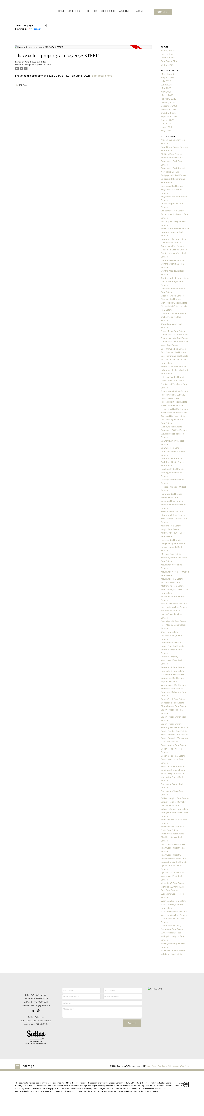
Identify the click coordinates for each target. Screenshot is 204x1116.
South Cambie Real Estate (174, 731)
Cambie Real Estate (171, 242)
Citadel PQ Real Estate (172, 295)
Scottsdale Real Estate (172, 702)
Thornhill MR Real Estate (173, 844)
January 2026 (168, 102)
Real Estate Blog (169, 61)
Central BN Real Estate (172, 260)
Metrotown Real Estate (173, 585)
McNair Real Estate (170, 582)
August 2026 (167, 77)
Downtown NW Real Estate (174, 334)
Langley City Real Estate (173, 543)
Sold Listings (167, 64)
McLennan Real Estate (172, 578)
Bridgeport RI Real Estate (173, 175)
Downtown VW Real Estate (174, 338)
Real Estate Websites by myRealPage (173, 1066)
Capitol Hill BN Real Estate (174, 249)
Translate (38, 28)
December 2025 (169, 105)
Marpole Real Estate (171, 554)
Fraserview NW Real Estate (174, 409)
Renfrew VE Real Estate (173, 667)
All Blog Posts (168, 50)
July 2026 (166, 81)
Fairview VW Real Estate (173, 377)
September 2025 (169, 116)
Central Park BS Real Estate (175, 278)
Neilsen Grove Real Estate (174, 603)
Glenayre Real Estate (171, 426)
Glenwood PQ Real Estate (174, 430)
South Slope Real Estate (173, 755)
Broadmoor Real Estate (173, 210)
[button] (163, 12)
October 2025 (168, 112)
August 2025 (167, 120)
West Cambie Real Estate (174, 900)
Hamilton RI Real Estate (172, 469)
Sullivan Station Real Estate (174, 808)
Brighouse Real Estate (172, 185)
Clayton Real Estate (171, 299)
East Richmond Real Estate (174, 355)
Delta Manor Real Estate (173, 331)
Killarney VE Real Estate (173, 515)
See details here (102, 75)
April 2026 (166, 91)
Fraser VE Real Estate (172, 405)
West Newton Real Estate (174, 915)
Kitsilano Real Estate (171, 525)
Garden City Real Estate (173, 416)
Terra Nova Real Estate (172, 833)
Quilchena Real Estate (172, 642)
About (139, 11)
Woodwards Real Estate (173, 950)
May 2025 (166, 130)
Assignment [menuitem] (126, 11)
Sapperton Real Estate (172, 678)
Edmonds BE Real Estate (173, 366)
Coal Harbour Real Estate (174, 313)
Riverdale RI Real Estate (172, 670)
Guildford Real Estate (171, 458)
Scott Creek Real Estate (173, 699)
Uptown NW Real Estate (173, 872)
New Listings (167, 54)
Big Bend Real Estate (171, 154)
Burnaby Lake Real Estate (174, 239)
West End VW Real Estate (174, 911)
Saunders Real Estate (172, 688)
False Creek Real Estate (173, 380)
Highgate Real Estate (171, 493)
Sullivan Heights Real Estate (175, 798)
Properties (74, 11)
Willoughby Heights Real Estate (37, 64)
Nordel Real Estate (170, 610)
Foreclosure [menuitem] (108, 11)
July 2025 (166, 123)
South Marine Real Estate (174, 745)
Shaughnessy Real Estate (174, 706)
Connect (163, 12)
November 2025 (169, 109)
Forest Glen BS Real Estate (174, 391)
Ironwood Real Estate (172, 501)
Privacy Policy (151, 1066)
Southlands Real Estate (173, 766)
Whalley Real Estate (171, 932)
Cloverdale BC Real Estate (174, 302)
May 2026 (166, 88)
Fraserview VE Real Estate (174, 412)
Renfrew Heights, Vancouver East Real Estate (171, 660)
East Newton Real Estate (173, 352)
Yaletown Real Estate (171, 954)
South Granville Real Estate (174, 734)
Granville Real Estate (171, 447)
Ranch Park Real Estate (172, 646)
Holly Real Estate (169, 497)
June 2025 (166, 127)
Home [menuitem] (61, 11)
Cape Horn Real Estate (172, 246)
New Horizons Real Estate (174, 607)
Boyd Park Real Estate (172, 157)
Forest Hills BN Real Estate (174, 401)
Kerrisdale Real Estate (172, 511)
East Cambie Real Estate (173, 348)
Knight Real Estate (170, 529)
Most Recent (167, 74)
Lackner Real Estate (171, 540)
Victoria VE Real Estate (172, 883)
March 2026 (167, 95)
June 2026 (166, 84)
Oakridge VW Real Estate (173, 621)
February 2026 (168, 98)
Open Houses (168, 57)
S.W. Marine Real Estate (172, 674)
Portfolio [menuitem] (92, 11)
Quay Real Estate (169, 631)
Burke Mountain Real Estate (175, 228)
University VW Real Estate (174, 862)
